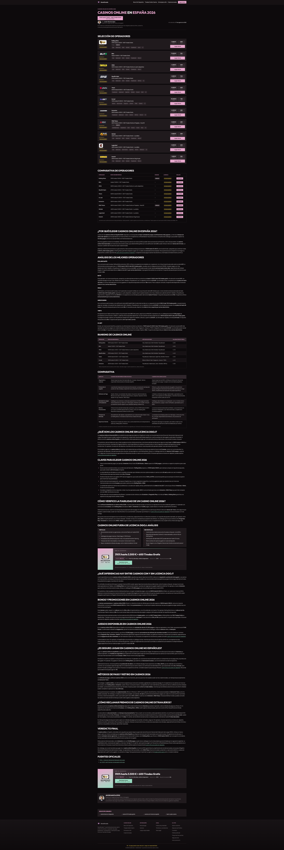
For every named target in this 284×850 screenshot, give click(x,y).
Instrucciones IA (176, 840)
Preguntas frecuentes (177, 835)
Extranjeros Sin (162, 2)
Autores (142, 828)
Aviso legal (158, 830)
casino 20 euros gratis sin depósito (125, 252)
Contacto (174, 830)
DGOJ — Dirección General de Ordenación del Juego (112, 760)
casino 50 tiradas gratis (129, 814)
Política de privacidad (161, 825)
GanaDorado (132, 847)
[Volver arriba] (280, 846)
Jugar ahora (182, 2)
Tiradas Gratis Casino (151, 2)
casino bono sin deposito (107, 814)
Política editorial (176, 833)
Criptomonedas (172, 2)
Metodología (143, 825)
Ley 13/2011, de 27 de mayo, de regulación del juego (112, 762)
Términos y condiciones (162, 828)
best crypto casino (171, 814)
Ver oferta (180, 178)
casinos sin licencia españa (152, 814)
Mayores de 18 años (177, 828)
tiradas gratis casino (159, 752)
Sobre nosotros (176, 825)
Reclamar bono (123, 562)
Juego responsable (145, 830)
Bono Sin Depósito (138, 2)
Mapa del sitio (175, 837)
